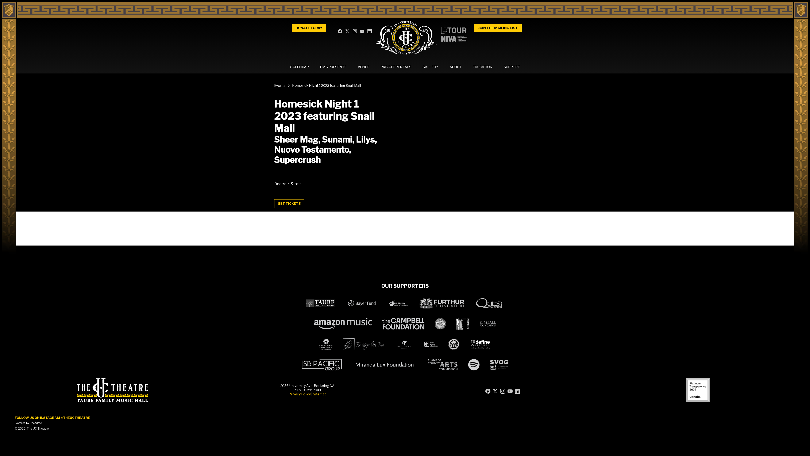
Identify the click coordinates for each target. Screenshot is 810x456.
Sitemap (320, 394)
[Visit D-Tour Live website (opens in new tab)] (454, 30)
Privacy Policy (300, 394)
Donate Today (309, 28)
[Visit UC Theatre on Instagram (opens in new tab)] (355, 31)
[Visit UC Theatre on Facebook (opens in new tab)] (340, 31)
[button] (299, 67)
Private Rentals (396, 67)
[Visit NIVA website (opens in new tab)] (454, 39)
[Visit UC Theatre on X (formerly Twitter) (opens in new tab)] (347, 31)
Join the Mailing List (498, 28)
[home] (406, 37)
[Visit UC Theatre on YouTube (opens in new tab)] (362, 31)
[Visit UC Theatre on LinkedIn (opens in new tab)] (370, 31)
